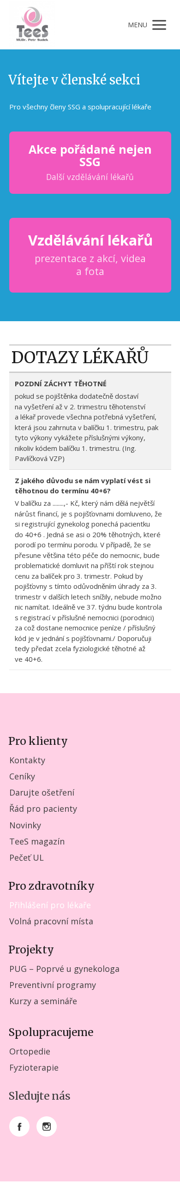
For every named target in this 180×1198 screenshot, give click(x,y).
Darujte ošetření (41, 792)
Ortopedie (29, 1051)
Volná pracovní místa (51, 921)
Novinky (25, 825)
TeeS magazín (37, 841)
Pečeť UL (26, 857)
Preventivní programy (52, 984)
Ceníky (22, 776)
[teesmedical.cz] (32, 24)
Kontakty (27, 760)
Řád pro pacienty (43, 808)
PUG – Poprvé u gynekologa (64, 968)
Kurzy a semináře (43, 1000)
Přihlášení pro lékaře (50, 904)
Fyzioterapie (34, 1067)
